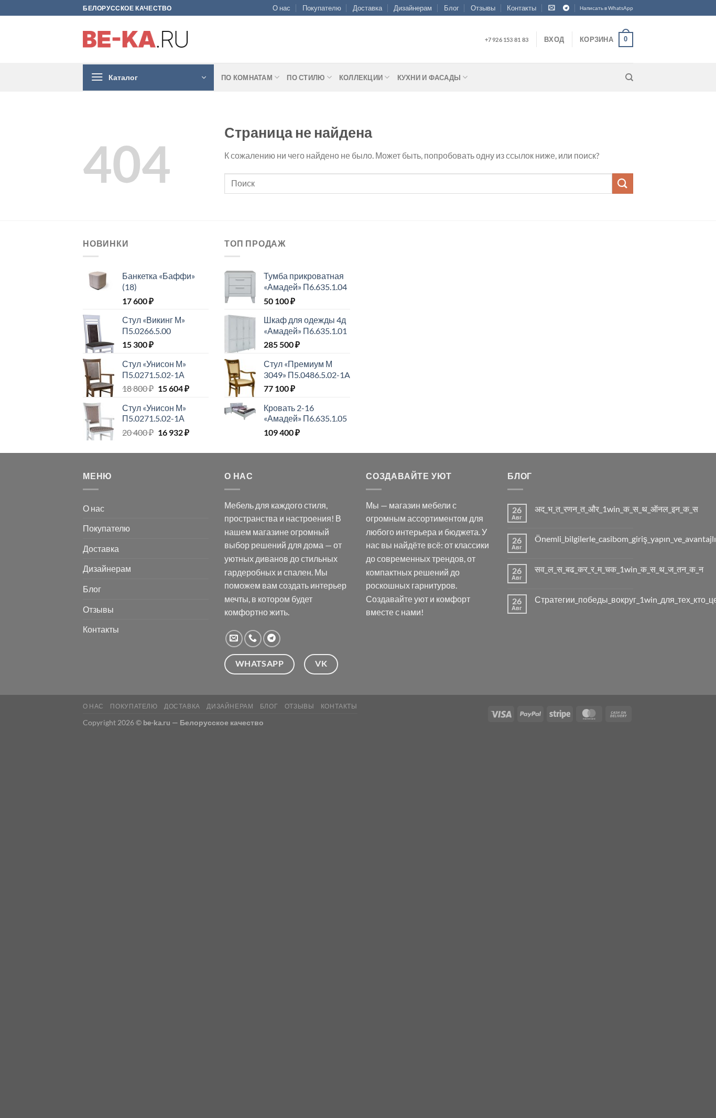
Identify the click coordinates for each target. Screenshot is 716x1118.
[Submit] (622, 183)
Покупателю (321, 8)
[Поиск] (629, 77)
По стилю (305, 77)
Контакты (521, 8)
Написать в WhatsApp (606, 8)
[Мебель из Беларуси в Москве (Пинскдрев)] (135, 39)
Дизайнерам (413, 8)
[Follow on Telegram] (566, 8)
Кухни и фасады (429, 77)
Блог (451, 8)
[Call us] (253, 638)
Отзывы (483, 8)
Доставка (367, 8)
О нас (281, 8)
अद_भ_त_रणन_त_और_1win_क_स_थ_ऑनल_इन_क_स (616, 509)
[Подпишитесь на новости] (551, 7)
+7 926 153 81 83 (506, 39)
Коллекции (361, 77)
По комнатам (247, 77)
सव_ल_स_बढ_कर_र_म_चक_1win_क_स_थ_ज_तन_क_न (619, 569)
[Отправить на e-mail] (234, 638)
